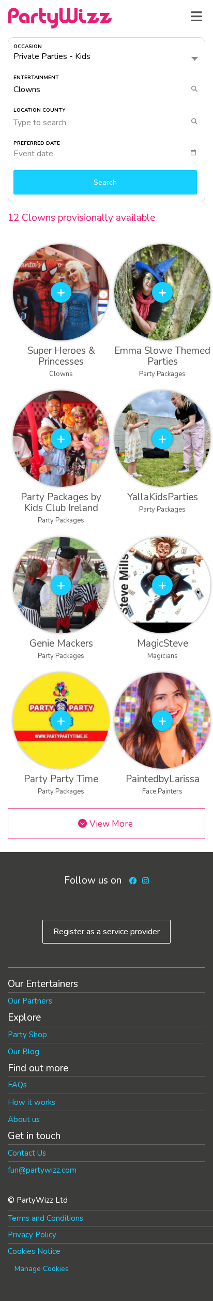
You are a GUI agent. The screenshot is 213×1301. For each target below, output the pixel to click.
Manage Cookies (41, 1269)
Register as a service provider (106, 931)
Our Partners (30, 1001)
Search (105, 182)
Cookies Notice (34, 1251)
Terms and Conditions (45, 1218)
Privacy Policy (32, 1235)
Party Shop (27, 1034)
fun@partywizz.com (42, 1170)
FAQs (17, 1085)
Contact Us (27, 1153)
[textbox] (109, 154)
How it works (31, 1102)
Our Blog (23, 1051)
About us (24, 1119)
